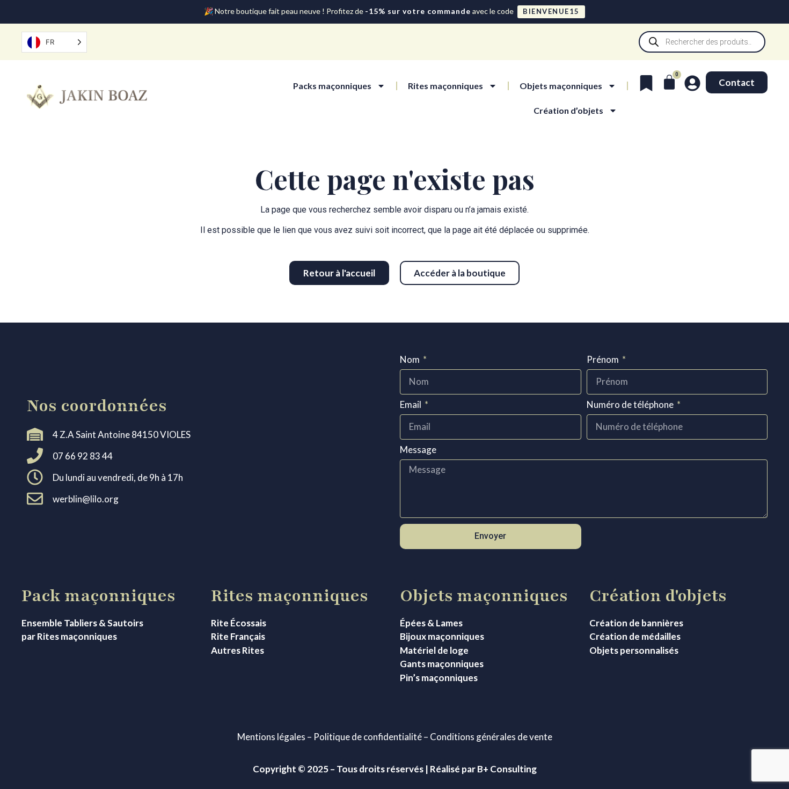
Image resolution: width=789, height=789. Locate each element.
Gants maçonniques (442, 663)
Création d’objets (568, 110)
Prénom (603, 360)
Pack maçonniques (98, 596)
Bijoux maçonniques (442, 636)
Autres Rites (237, 650)
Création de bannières (636, 623)
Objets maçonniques (561, 86)
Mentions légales (271, 736)
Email (411, 405)
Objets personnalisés (633, 650)
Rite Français (238, 636)
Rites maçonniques (445, 86)
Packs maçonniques (332, 86)
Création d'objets (658, 596)
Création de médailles (635, 636)
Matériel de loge (434, 650)
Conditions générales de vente (491, 736)
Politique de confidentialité (367, 736)
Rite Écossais (238, 623)
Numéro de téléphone (631, 405)
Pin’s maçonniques (439, 677)
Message (418, 450)
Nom (410, 360)
